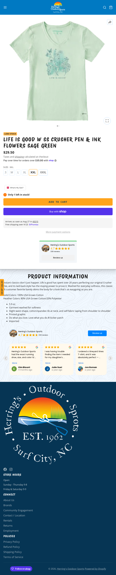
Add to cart (58, 201)
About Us (8, 500)
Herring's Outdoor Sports (63, 245)
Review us (58, 257)
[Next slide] (110, 358)
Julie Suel (27, 367)
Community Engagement (18, 510)
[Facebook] (5, 469)
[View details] (41, 425)
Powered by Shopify (95, 568)
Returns (8, 525)
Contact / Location (14, 515)
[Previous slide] (5, 358)
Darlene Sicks (96, 367)
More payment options (58, 231)
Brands (7, 505)
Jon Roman (61, 367)
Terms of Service (13, 557)
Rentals (7, 520)
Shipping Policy (12, 552)
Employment (11, 530)
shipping (19, 156)
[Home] (58, 7)
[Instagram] (11, 469)
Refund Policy (11, 547)
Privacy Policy (11, 541)
